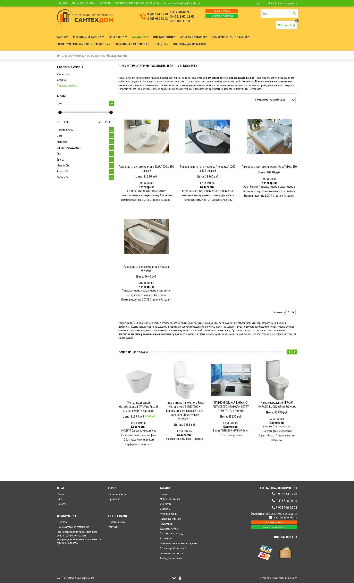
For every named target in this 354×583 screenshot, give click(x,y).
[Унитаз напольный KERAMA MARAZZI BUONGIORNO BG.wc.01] (277, 380)
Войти (271, 3)
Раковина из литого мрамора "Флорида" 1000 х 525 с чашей (207, 168)
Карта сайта (88, 578)
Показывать (278, 312)
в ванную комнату (96, 55)
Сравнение (114, 499)
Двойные (62, 80)
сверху (162, 190)
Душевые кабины (192, 37)
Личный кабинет (117, 494)
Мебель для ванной (87, 37)
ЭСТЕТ (145, 200)
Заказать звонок (221, 11)
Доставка (62, 522)
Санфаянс (139, 37)
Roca (188, 439)
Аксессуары (165, 538)
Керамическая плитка (131, 44)
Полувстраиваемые (67, 85)
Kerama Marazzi (267, 435)
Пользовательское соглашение (73, 527)
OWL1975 (126, 430)
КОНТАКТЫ (105, 3)
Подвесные (146, 444)
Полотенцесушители (170, 518)
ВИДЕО (63, 3)
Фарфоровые (132, 444)
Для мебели (63, 74)
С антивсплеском (130, 435)
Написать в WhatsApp (222, 16)
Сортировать (261, 100)
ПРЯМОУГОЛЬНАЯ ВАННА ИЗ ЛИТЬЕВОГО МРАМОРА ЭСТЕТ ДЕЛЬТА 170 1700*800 (231, 406)
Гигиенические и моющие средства (83, 44)
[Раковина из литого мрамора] (146, 137)
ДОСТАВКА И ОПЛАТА (83, 3)
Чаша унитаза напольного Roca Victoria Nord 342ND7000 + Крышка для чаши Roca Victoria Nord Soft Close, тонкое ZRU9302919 (185, 410)
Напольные (197, 439)
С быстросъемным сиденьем (139, 439)
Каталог (138, 190)
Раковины (79, 55)
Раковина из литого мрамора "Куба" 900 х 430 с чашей (146, 168)
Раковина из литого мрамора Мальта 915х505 (146, 268)
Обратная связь (116, 522)
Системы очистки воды (229, 37)
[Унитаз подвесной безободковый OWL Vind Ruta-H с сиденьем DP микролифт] (138, 380)
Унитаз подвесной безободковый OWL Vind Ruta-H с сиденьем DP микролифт (138, 406)
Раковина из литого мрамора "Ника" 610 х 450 (269, 166)
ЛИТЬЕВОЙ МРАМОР (231, 430)
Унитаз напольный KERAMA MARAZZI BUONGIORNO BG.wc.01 (277, 404)
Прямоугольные (234, 435)
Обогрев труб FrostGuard (172, 548)
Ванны (61, 37)
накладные (187, 195)
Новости (61, 504)
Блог (59, 499)
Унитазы (147, 430)
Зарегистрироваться (286, 3)
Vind (154, 430)
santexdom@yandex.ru (187, 3)
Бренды (160, 44)
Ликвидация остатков (189, 44)
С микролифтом (148, 435)
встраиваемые (150, 190)
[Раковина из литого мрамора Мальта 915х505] (146, 236)
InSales (293, 578)
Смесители (117, 37)
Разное (61, 494)
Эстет (130, 190)
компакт (267, 426)
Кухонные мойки (168, 514)
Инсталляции (163, 37)
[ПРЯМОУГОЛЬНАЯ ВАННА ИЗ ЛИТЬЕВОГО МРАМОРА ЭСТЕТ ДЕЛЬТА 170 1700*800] (231, 380)
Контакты (113, 527)
